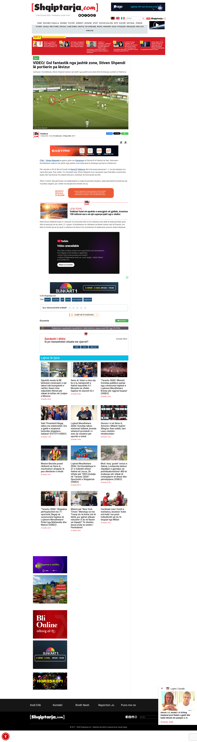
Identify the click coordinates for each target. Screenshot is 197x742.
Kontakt (57, 705)
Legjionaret (87, 299)
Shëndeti (79, 23)
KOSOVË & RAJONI (106, 23)
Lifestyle (81, 26)
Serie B (73, 169)
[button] (5, 736)
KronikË (63, 23)
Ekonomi (88, 23)
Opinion (139, 23)
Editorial (131, 23)
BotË (116, 23)
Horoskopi (107, 26)
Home (39, 23)
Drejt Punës (54, 26)
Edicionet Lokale (50, 23)
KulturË (122, 23)
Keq (84, 347)
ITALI (42, 160)
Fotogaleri (121, 26)
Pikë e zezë (140, 26)
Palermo (81, 169)
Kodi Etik (35, 705)
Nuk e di (93, 347)
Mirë (76, 347)
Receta (99, 26)
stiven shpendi (77, 299)
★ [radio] (69, 308)
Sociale (46, 26)
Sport (95, 23)
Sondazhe (89, 30)
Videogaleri (130, 26)
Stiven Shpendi (52, 160)
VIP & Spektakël (90, 26)
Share (110, 133)
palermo (47, 299)
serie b (68, 299)
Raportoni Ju (106, 705)
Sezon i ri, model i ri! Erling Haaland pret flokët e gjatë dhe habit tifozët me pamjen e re (175, 715)
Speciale (63, 26)
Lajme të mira (72, 26)
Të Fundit (39, 26)
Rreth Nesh (82, 705)
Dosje (114, 26)
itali (62, 299)
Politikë (71, 23)
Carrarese (79, 160)
